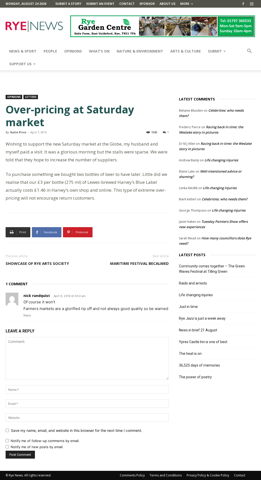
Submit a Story (68, 4)
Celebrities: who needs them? (224, 199)
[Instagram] (251, 4)
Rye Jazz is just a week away (202, 318)
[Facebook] (243, 4)
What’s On (99, 51)
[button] (249, 51)
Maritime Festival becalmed (139, 263)
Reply (27, 315)
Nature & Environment (140, 51)
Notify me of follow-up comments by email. (45, 441)
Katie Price (18, 132)
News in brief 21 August (198, 330)
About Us (167, 4)
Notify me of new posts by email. (37, 447)
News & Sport (22, 51)
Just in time (188, 307)
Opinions (73, 51)
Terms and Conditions (166, 475)
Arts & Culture (185, 51)
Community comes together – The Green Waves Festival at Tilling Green (212, 269)
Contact (127, 4)
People (50, 51)
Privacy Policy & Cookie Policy (208, 475)
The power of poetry (195, 377)
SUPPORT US (20, 63)
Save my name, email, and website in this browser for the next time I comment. (76, 430)
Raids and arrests (193, 283)
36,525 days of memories (199, 365)
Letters (30, 97)
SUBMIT (215, 51)
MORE (184, 4)
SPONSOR (147, 4)
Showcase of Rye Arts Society (37, 263)
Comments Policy (132, 475)
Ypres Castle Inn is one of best (203, 342)
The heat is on (190, 354)
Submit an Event (100, 4)
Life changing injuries (221, 160)
